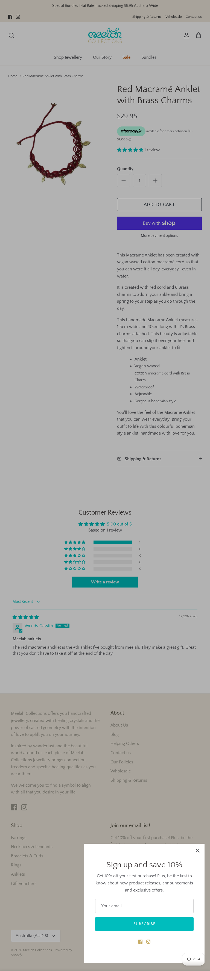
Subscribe (144, 924)
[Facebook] (140, 942)
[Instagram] (148, 942)
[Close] (198, 851)
